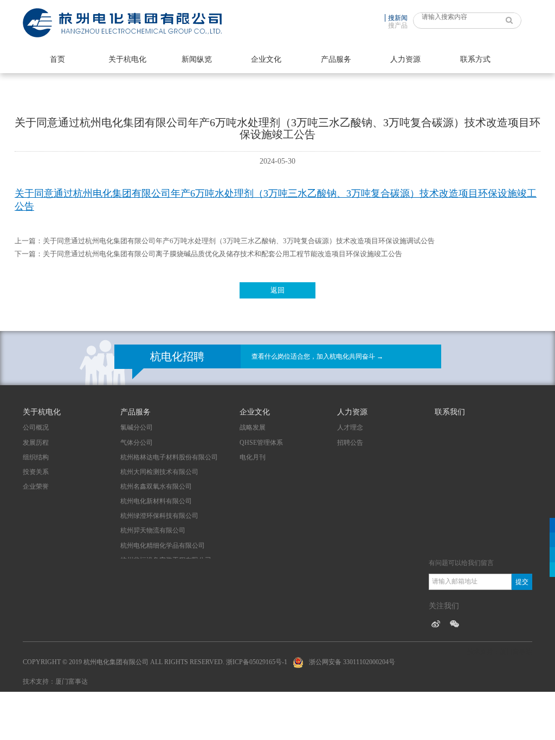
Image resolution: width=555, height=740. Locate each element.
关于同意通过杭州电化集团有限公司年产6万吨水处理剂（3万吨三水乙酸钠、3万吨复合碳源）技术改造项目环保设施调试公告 (239, 241)
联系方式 (475, 59)
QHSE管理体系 (261, 442)
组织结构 (36, 457)
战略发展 (253, 427)
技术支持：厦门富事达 (55, 681)
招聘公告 (350, 442)
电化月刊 (253, 457)
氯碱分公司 (136, 427)
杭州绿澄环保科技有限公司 (159, 516)
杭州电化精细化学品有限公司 (162, 545)
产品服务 (336, 59)
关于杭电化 (127, 59)
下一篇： (29, 254)
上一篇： (29, 241)
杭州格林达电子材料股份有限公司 (169, 457)
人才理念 (350, 427)
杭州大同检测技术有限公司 (159, 472)
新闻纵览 (197, 59)
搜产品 (398, 25)
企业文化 (266, 59)
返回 (277, 290)
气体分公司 (136, 442)
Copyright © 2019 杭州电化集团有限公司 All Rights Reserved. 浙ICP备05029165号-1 (155, 662)
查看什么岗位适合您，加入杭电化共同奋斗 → (317, 356)
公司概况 (36, 427)
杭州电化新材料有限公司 (156, 501)
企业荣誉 (36, 486)
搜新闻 (398, 18)
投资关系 (36, 472)
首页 (57, 59)
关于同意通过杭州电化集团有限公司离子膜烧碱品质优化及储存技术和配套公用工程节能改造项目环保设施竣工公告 (222, 254)
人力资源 (405, 59)
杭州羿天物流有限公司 (152, 530)
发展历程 (36, 442)
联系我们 (450, 412)
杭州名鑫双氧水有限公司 (156, 486)
